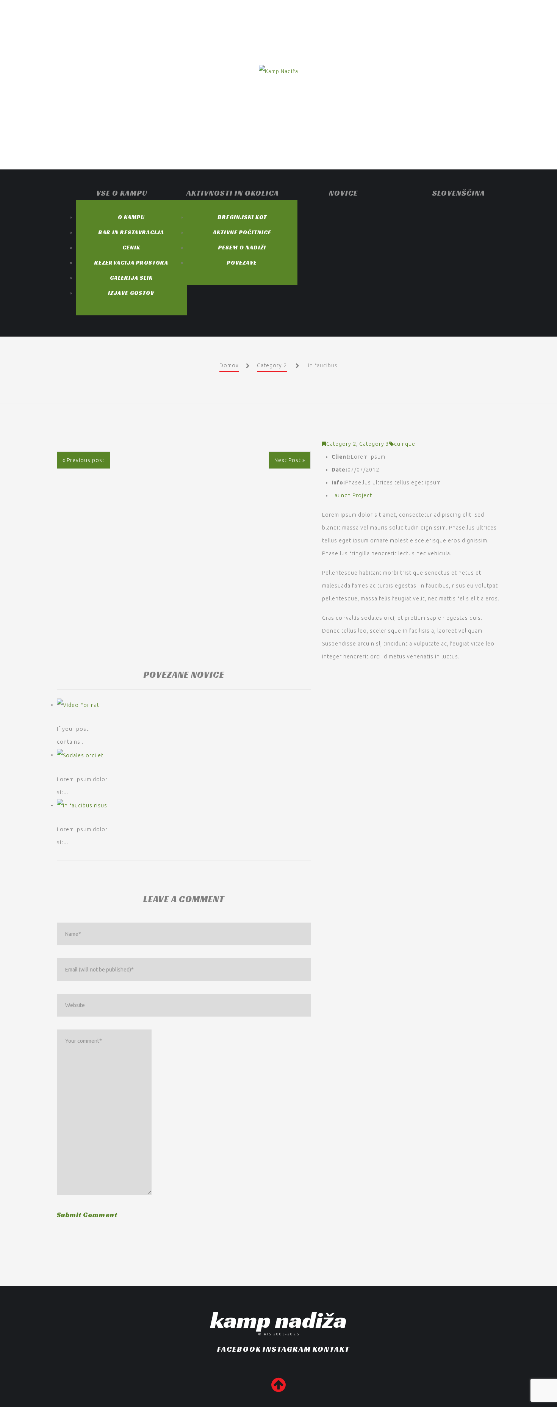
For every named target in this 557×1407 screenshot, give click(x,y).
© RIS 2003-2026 (278, 1334)
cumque (404, 444)
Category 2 (272, 365)
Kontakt (331, 1349)
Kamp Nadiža (278, 1320)
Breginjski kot (242, 217)
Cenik (131, 247)
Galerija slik (131, 277)
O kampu (131, 217)
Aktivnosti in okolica (232, 193)
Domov (229, 365)
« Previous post (84, 460)
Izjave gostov (131, 292)
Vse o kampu (121, 193)
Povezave (242, 262)
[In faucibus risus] (82, 805)
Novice (343, 193)
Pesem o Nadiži (242, 247)
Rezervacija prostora (131, 262)
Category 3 (374, 444)
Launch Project (352, 495)
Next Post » (289, 460)
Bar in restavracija (131, 232)
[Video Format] (78, 705)
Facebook (239, 1349)
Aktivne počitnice (242, 232)
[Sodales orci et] (80, 755)
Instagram (287, 1349)
